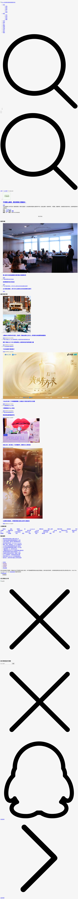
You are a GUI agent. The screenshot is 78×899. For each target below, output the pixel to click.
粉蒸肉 (18, 529)
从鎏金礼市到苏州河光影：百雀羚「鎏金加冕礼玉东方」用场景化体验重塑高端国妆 (24, 335)
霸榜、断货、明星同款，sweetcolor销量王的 (12, 544)
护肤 (6, 15)
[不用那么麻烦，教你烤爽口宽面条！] (7, 199)
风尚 (4, 4)
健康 (73, 531)
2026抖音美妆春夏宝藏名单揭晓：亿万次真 (12, 547)
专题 (4, 28)
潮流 (36, 533)
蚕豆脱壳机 (20, 530)
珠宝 (6, 7)
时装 (6, 6)
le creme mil (8, 209)
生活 (4, 20)
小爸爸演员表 (17, 531)
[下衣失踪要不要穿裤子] (8, 346)
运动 (67, 531)
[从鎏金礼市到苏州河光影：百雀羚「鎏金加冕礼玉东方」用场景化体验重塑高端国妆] (17, 332)
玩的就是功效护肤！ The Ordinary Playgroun (12, 543)
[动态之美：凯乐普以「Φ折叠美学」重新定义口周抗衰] (21, 442)
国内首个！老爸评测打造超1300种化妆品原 (12, 557)
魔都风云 (37, 531)
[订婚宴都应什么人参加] (8, 405)
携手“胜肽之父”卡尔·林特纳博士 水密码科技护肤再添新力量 (18, 342)
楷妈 (11, 529)
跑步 (60, 531)
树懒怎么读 (27, 531)
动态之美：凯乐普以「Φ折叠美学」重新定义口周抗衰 (17, 444)
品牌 (4, 26)
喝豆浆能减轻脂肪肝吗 (9, 415)
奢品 (4, 25)
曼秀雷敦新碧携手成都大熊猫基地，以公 (11, 551)
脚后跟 (43, 533)
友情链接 (5, 565)
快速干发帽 (45, 531)
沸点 (4, 344)
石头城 (55, 530)
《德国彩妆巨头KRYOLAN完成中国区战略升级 (13, 550)
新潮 (6, 12)
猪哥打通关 (59, 529)
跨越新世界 (10, 530)
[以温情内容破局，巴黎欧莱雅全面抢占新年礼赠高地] (23, 518)
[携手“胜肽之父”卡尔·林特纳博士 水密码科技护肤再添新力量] (16, 339)
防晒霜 (9, 533)
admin (7, 210)
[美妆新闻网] (7, 2)
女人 (4, 23)
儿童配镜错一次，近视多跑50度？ (10, 548)
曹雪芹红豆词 (64, 530)
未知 (13, 210)
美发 (6, 17)
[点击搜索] (40, 108)
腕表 (6, 9)
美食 (4, 22)
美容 (4, 13)
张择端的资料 (46, 530)
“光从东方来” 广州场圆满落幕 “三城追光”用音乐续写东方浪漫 (19, 401)
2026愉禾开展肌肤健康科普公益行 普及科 (12, 546)
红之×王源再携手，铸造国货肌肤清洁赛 (11, 554)
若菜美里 (69, 529)
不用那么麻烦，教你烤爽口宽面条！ (14, 202)
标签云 (4, 562)
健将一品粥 (50, 529)
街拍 (30, 533)
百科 (4, 29)
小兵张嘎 (8, 531)
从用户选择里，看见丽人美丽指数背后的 (11, 541)
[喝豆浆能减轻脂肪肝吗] (8, 412)
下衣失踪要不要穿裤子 (9, 349)
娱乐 (4, 31)
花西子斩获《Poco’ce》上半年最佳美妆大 (12, 556)
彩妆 (6, 16)
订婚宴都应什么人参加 (9, 408)
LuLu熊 (37, 530)
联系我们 (5, 563)
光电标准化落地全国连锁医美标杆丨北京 (11, 540)
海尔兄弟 (29, 530)
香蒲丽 (1, 533)
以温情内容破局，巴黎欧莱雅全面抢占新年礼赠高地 (16, 521)
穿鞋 (50, 533)
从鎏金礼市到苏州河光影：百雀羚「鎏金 (11, 553)
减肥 (6, 19)
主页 (1, 190)
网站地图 (5, 568)
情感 (4, 32)
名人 (6, 10)
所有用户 (5, 566)
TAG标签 (5, 190)
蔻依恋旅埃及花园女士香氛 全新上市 (11, 538)
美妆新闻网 (12, 571)
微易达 (4, 529)
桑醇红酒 (41, 529)
